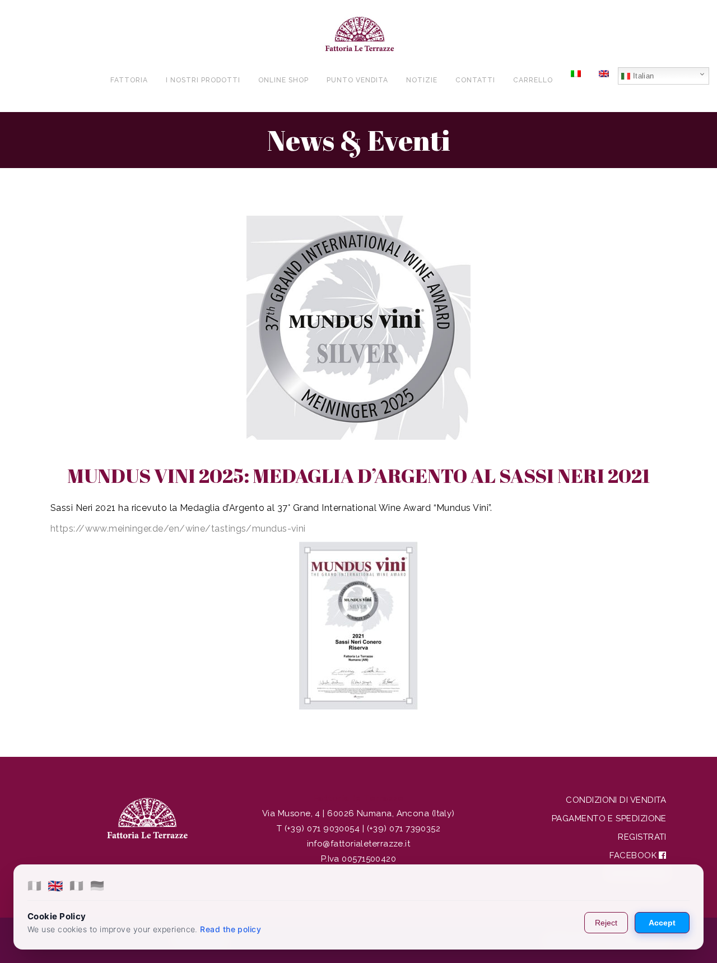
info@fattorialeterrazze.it (359, 844)
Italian (642, 76)
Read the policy (230, 929)
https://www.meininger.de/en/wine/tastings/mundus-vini (178, 528)
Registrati (642, 837)
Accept (662, 922)
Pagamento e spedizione (609, 818)
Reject (606, 922)
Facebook (634, 855)
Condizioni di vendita (616, 800)
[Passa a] (576, 79)
